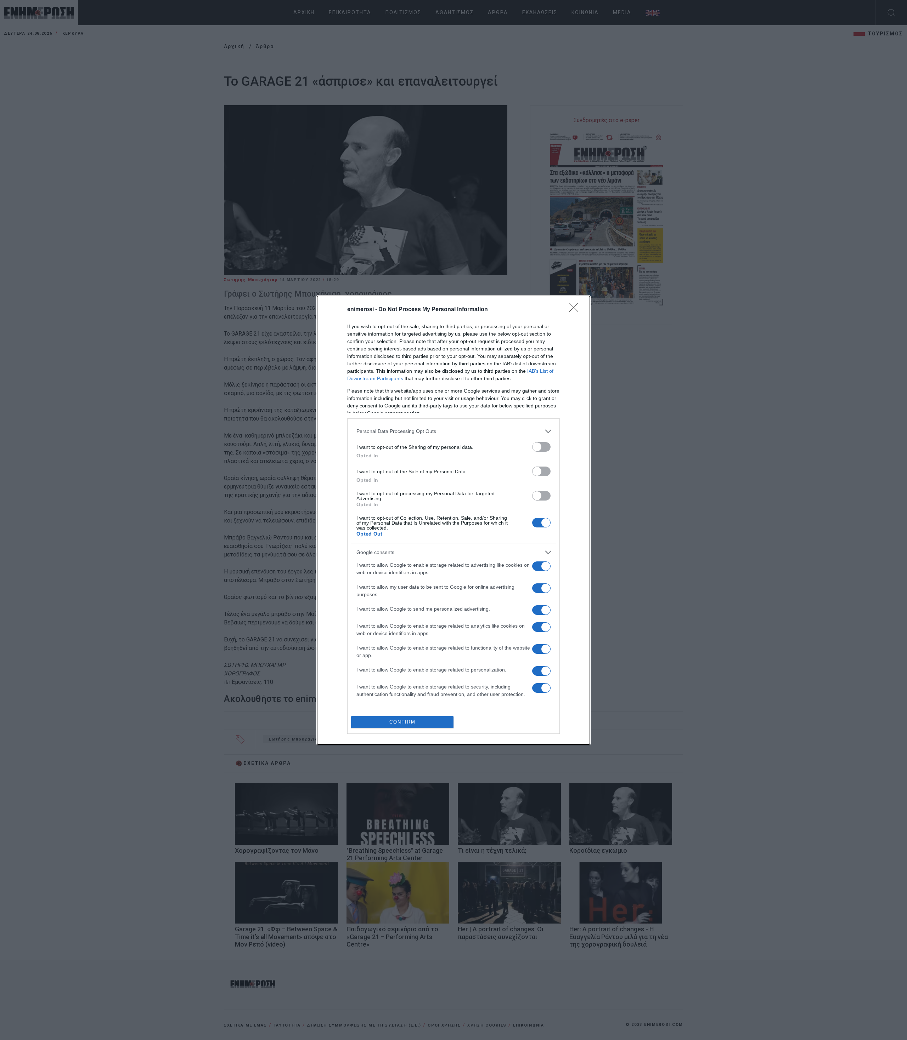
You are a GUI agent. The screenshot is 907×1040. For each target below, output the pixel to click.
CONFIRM (402, 722)
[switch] (541, 447)
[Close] (576, 309)
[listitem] (453, 431)
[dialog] (453, 520)
